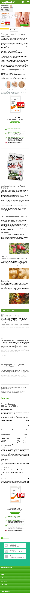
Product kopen (24, 24)
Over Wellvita (4, 584)
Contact (3, 574)
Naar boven (6, 398)
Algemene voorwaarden (6, 567)
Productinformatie (5, 29)
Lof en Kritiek (4, 581)
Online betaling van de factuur (8, 570)
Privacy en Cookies (5, 591)
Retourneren (4, 577)
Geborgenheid (4, 587)
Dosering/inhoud (13, 29)
